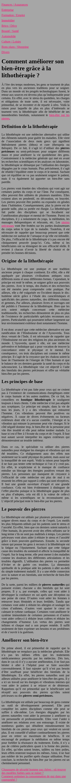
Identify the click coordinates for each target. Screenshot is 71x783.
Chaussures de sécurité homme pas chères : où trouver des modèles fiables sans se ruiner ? (34, 771)
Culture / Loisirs (11, 41)
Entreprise (8, 9)
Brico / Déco (9, 25)
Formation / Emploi (13, 15)
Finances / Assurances (15, 4)
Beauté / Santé (10, 31)
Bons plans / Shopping (15, 46)
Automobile (9, 36)
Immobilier (8, 20)
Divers (5, 52)
